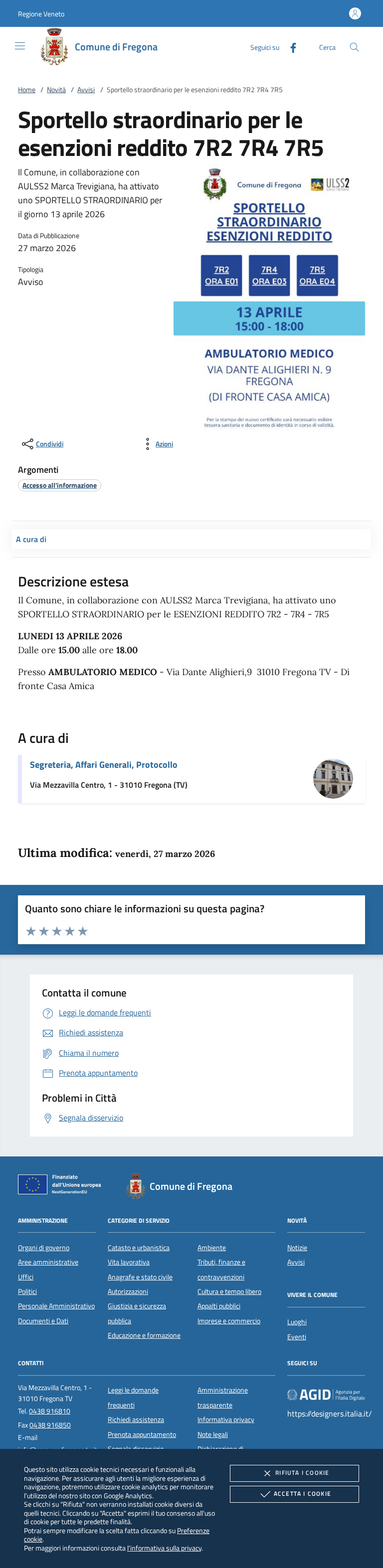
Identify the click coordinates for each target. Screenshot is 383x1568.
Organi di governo (43, 1247)
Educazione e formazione (144, 1335)
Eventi (296, 1336)
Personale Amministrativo (56, 1305)
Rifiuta (302, 1472)
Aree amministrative (48, 1262)
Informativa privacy (225, 1419)
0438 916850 (50, 1425)
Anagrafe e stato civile (140, 1277)
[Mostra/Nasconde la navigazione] (20, 46)
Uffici (25, 1277)
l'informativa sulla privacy (164, 1548)
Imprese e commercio (228, 1320)
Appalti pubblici (218, 1305)
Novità (56, 89)
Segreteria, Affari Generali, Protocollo (104, 764)
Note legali (212, 1434)
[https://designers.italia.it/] (326, 1394)
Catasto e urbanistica (139, 1247)
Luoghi (297, 1321)
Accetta (302, 1493)
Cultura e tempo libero (229, 1291)
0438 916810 (49, 1411)
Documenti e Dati (43, 1320)
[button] (41, 13)
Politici (27, 1291)
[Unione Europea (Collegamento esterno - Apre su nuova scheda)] (62, 1186)
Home (26, 89)
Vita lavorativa (129, 1262)
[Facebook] (289, 46)
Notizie (297, 1247)
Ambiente (211, 1247)
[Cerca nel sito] (354, 47)
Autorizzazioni (128, 1291)
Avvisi (86, 89)
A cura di (31, 539)
